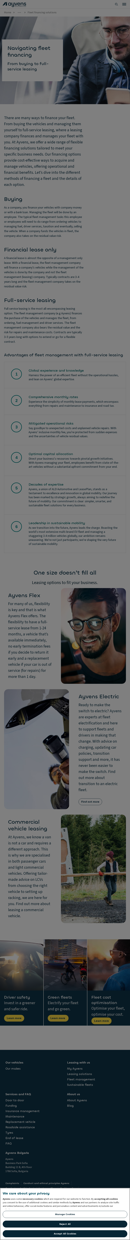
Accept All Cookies (65, 1233)
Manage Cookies (65, 1214)
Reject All (65, 1224)
